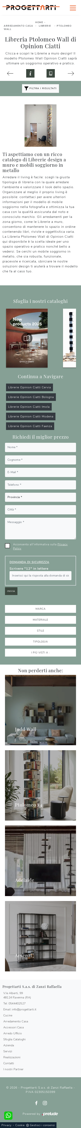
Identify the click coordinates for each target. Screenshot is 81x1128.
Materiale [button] (40, 619)
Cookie (20, 1125)
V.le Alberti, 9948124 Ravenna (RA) (17, 995)
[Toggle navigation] (73, 8)
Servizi (7, 1051)
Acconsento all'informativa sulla (40, 546)
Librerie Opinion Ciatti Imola (29, 407)
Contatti (8, 1063)
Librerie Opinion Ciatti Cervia (29, 387)
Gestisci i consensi (42, 1125)
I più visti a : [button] (40, 652)
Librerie (45, 25)
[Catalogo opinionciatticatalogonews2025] (27, 338)
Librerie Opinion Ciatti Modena (30, 416)
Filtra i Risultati (42, 88)
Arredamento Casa (18, 25)
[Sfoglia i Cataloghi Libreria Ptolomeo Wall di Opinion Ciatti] (51, 73)
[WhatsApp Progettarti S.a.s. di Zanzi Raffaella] (8, 1115)
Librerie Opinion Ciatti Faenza (30, 426)
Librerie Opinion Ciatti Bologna (31, 397)
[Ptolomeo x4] (40, 785)
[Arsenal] (40, 936)
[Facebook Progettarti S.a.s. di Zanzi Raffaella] (37, 1103)
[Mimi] (10, 73)
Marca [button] (41, 609)
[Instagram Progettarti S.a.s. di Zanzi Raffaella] (45, 1103)
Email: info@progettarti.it (19, 1009)
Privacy (6, 1125)
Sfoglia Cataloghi (14, 1039)
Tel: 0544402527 (14, 1003)
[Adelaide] (40, 861)
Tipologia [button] (40, 641)
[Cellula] (71, 73)
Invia (11, 591)
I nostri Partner (13, 1069)
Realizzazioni (12, 1057)
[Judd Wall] (40, 710)
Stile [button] (40, 630)
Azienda (8, 1045)
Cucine (7, 1015)
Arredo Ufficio (12, 1033)
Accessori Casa (13, 1027)
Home (39, 22)
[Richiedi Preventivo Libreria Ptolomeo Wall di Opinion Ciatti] (30, 73)
